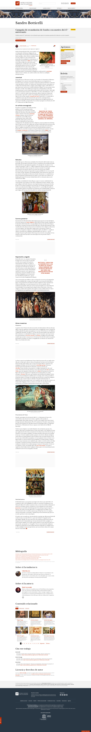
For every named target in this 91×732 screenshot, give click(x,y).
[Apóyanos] (1, 720)
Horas (38, 335)
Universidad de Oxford (46, 683)
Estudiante (64, 87)
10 (38, 643)
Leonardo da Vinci (34, 96)
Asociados (59, 700)
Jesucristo (18, 508)
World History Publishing (33, 705)
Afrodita (17, 368)
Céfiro (17, 371)
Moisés (46, 130)
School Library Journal (65, 684)
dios (48, 369)
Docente (63, 86)
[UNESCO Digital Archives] (45, 717)
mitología (49, 71)
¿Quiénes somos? (46, 8)
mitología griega (41, 365)
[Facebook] (61, 695)
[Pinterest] (67, 695)
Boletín (34, 700)
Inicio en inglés (33, 8)
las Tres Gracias (30, 335)
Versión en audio (27, 49)
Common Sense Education (35, 684)
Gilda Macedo (33, 45)
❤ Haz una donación (20, 40)
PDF (37, 49)
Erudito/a (64, 89)
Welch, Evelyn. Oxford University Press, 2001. (26, 558)
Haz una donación (65, 61)
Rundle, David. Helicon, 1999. (28, 557)
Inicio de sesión (71, 8)
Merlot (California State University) (47, 684)
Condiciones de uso (51, 700)
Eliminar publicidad (50, 239)
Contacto (30, 700)
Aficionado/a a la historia (66, 84)
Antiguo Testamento (22, 130)
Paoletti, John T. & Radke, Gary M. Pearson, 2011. (27, 556)
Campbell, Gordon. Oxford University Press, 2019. (31, 555)
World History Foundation (33, 706)
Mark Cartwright (23, 45)
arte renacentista (41, 445)
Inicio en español (19, 8)
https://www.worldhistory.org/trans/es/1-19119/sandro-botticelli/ (35, 654)
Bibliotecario (64, 88)
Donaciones (64, 700)
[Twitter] (63, 695)
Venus (29, 60)
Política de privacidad (42, 700)
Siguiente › (42, 643)
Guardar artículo (19, 49)
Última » (48, 643)
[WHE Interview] (23, 597)
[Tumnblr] (65, 695)
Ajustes (69, 700)
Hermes (23, 374)
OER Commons (58, 684)
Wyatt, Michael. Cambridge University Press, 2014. (32, 559)
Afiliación (64, 63)
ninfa (39, 371)
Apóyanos (59, 8)
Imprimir (33, 49)
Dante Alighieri (30, 222)
